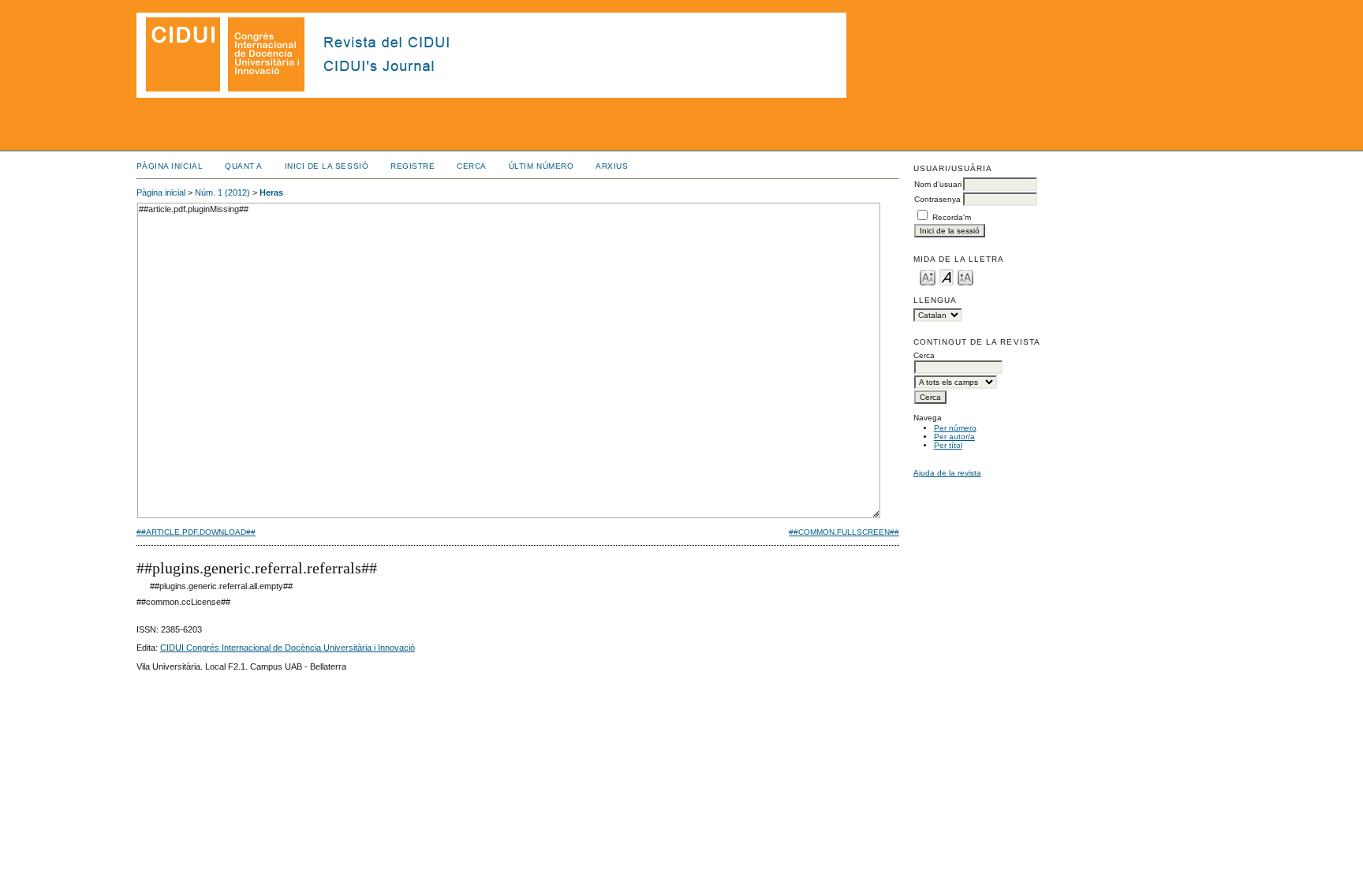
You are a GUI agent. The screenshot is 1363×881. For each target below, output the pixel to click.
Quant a (244, 166)
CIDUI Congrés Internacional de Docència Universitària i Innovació (287, 647)
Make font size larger (965, 276)
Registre (412, 166)
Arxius (612, 166)
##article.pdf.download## (196, 532)
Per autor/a (954, 436)
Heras (271, 192)
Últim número (541, 166)
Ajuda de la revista (947, 472)
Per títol (948, 445)
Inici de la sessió (326, 166)
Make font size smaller (927, 276)
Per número (955, 428)
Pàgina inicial (169, 166)
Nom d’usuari (938, 184)
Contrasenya (937, 199)
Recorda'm (951, 217)
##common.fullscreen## (844, 532)
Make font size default (946, 276)
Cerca (472, 166)
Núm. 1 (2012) (222, 192)
